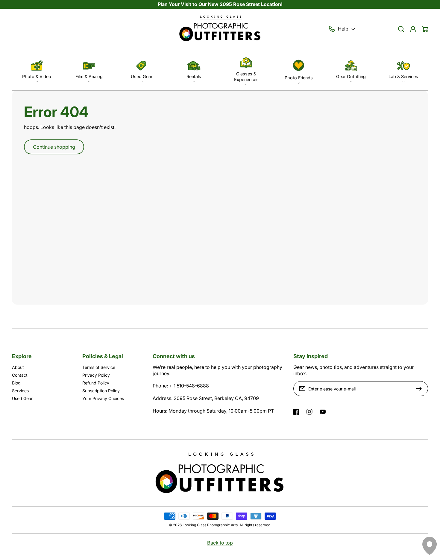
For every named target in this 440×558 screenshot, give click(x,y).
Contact (20, 375)
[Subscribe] (420, 388)
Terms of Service (98, 367)
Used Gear (22, 398)
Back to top (220, 543)
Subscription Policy (101, 390)
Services (20, 390)
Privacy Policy (96, 375)
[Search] (401, 29)
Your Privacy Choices (103, 398)
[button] (36, 69)
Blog (16, 382)
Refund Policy (95, 382)
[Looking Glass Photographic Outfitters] (220, 29)
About (18, 367)
